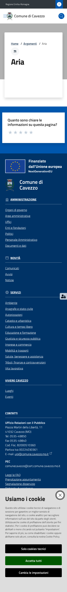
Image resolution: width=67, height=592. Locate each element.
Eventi (9, 396)
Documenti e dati (15, 245)
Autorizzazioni (13, 314)
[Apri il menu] (5, 16)
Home (14, 43)
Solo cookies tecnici (33, 549)
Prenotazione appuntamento (23, 479)
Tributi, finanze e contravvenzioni (25, 362)
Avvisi (8, 274)
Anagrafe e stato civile (19, 309)
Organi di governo (16, 210)
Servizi (15, 292)
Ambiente (11, 303)
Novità (15, 258)
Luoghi (9, 390)
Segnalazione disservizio (20, 484)
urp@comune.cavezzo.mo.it (32, 454)
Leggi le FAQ (13, 475)
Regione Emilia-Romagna (17, 4)
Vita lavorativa (14, 368)
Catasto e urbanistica (18, 320)
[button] (61, 16)
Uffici (8, 222)
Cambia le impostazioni (33, 572)
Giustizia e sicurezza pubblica (22, 338)
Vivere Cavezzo (16, 380)
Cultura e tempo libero (19, 326)
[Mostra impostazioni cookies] (63, 296)
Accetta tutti (33, 560)
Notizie (9, 280)
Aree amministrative (17, 216)
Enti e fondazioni (15, 228)
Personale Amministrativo (21, 239)
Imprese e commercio (18, 344)
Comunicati (12, 268)
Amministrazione (23, 199)
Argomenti (30, 43)
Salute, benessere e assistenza (24, 356)
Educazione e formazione (20, 332)
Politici (9, 233)
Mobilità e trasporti (16, 350)
